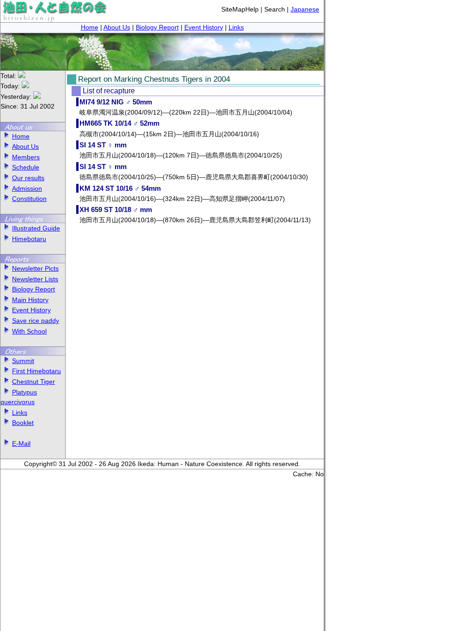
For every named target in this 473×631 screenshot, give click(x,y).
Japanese (305, 9)
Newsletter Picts (35, 268)
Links (236, 27)
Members (26, 157)
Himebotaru (29, 239)
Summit (23, 360)
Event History (203, 27)
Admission (27, 188)
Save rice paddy (35, 320)
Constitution (29, 198)
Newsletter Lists (35, 279)
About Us (116, 27)
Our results (28, 178)
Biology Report (157, 27)
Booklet (23, 422)
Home (89, 27)
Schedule (25, 167)
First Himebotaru (36, 371)
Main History (30, 299)
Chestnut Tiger (33, 381)
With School (29, 331)
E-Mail (21, 443)
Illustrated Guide (36, 228)
